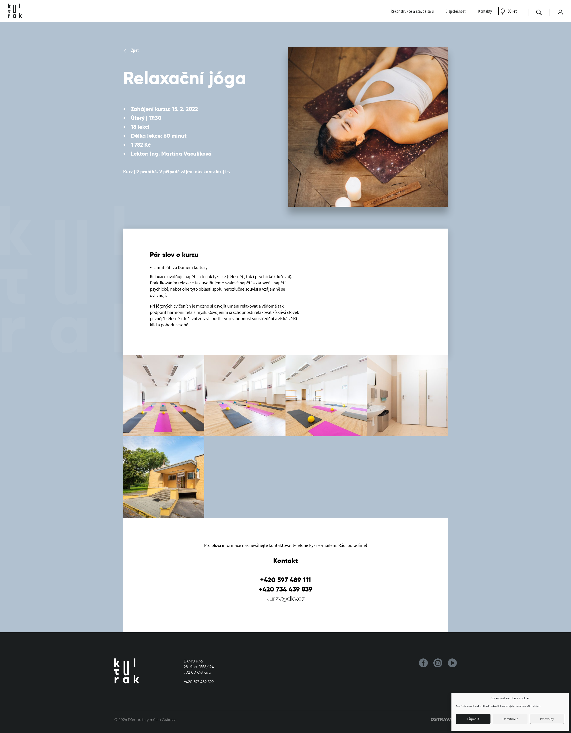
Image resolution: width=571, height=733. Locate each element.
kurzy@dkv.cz (285, 598)
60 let (512, 11)
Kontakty (485, 11)
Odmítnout (510, 719)
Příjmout (473, 719)
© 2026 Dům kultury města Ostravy (145, 719)
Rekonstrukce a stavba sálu (412, 11)
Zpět (134, 50)
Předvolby (547, 719)
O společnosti (455, 11)
